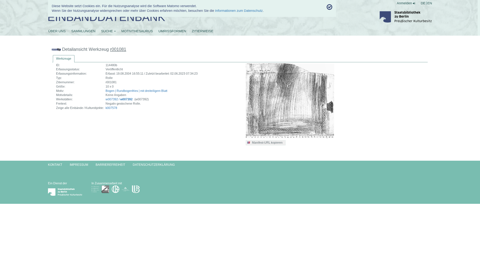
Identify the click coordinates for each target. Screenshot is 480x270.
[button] (266, 143)
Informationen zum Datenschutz (239, 11)
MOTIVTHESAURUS (137, 31)
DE (423, 3)
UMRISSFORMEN (172, 31)
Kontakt (55, 164)
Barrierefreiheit (110, 164)
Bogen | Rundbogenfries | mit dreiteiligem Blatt (136, 90)
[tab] (63, 58)
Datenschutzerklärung (154, 164)
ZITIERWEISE (202, 31)
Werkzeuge (63, 58)
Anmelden (405, 3)
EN (429, 3)
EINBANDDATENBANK (106, 17)
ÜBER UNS (57, 31)
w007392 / (119, 99)
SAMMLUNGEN (83, 31)
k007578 (111, 108)
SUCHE (107, 31)
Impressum (79, 164)
